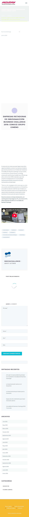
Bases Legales (8, 506)
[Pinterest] (8, 241)
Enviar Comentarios (11, 353)
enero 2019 (5, 452)
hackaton (3, 33)
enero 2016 (5, 473)
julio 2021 (5, 421)
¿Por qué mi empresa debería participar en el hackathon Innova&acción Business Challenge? (16, 376)
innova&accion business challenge (9, 234)
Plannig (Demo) (7, 489)
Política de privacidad (19, 506)
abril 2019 (5, 449)
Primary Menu (26, 3)
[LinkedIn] (12, 241)
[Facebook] (2, 241)
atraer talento (6, 230)
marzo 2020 (5, 428)
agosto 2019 (6, 439)
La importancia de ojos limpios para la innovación (15, 392)
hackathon (12, 232)
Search (26, 362)
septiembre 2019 (7, 435)
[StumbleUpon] (14, 241)
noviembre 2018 (6, 456)
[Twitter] (4, 241)
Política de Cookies (11, 508)
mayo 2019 (5, 445)
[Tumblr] (10, 241)
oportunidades (6, 237)
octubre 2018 (6, 459)
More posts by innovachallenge (12, 266)
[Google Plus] (6, 241)
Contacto (20, 508)
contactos (21, 230)
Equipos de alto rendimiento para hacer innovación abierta (15, 399)
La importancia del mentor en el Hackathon (14, 385)
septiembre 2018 (7, 463)
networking (22, 234)
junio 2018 (5, 470)
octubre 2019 (6, 432)
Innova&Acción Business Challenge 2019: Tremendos (16, 407)
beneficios (14, 230)
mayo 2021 (5, 425)
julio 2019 (5, 442)
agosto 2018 (6, 466)
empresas (5, 232)
